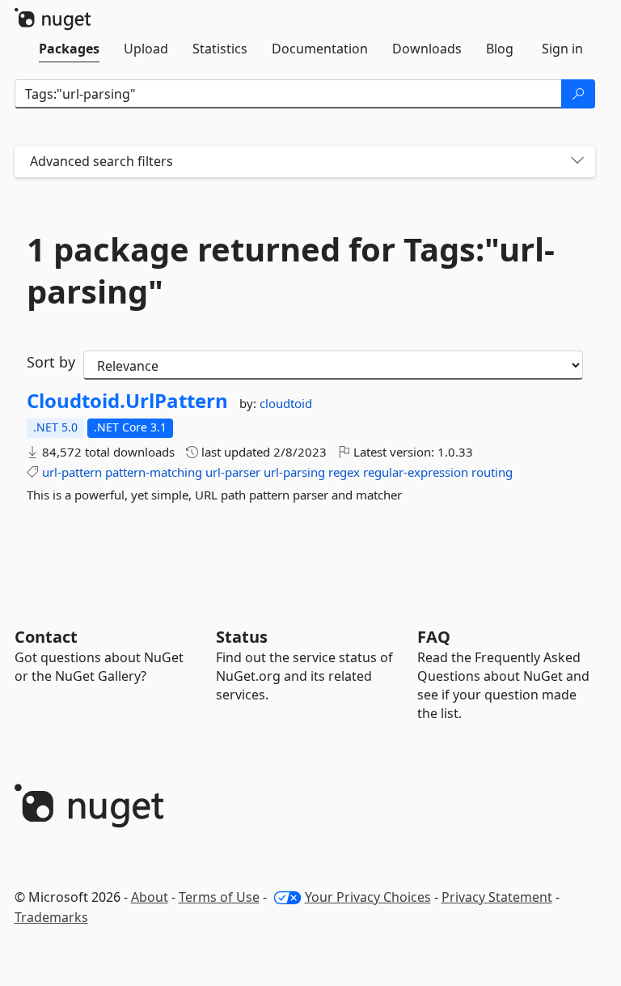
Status (242, 637)
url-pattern (72, 472)
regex (344, 472)
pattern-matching (153, 472)
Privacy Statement (496, 897)
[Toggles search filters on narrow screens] (577, 161)
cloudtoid (286, 403)
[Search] (578, 93)
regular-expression (415, 472)
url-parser (232, 472)
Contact (46, 637)
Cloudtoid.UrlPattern (127, 401)
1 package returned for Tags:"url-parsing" (291, 270)
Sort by (51, 362)
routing (492, 472)
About (149, 897)
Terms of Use (219, 897)
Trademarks (51, 917)
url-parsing (294, 472)
